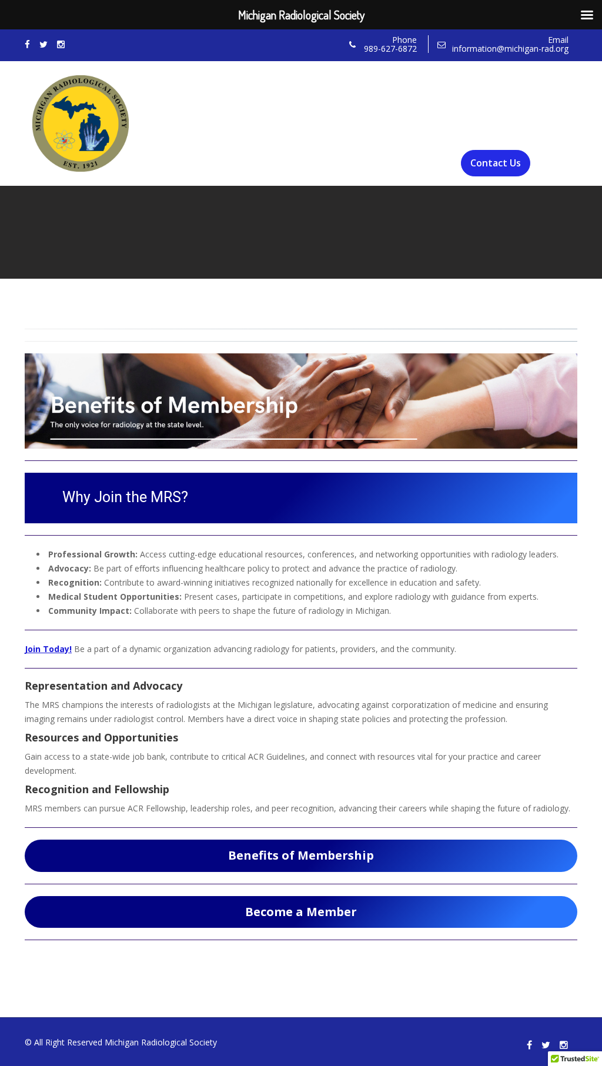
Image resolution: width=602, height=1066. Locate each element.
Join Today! (48, 648)
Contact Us (495, 162)
